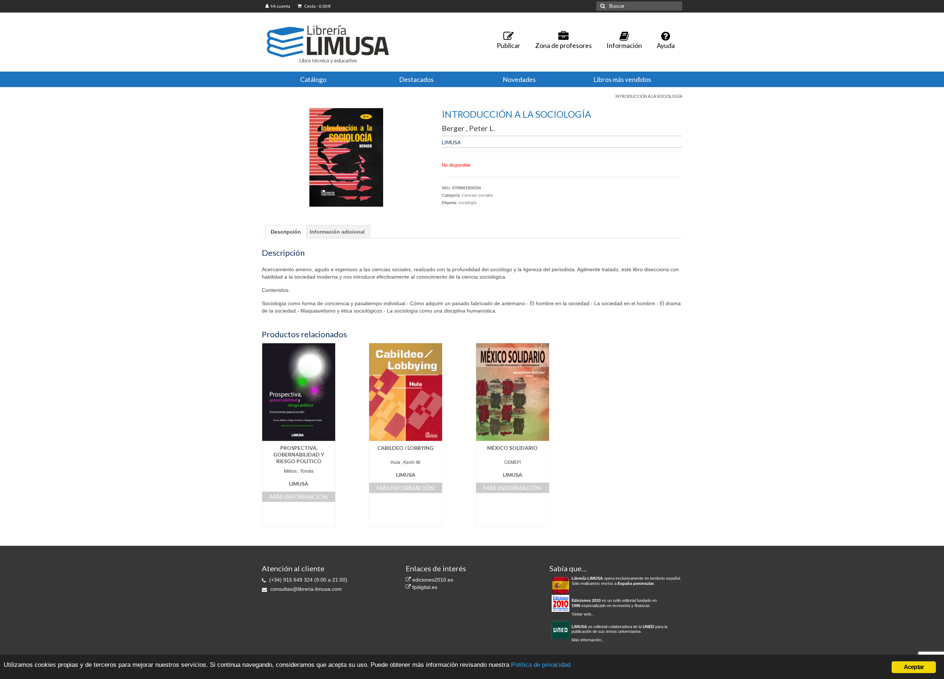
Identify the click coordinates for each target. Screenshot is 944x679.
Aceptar (914, 667)
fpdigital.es (424, 587)
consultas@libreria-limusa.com (305, 589)
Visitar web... (583, 614)
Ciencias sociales (477, 195)
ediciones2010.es (432, 580)
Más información (299, 496)
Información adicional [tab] (337, 232)
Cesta (317, 6)
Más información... (588, 640)
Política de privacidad (540, 664)
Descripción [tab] (286, 232)
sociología (467, 202)
